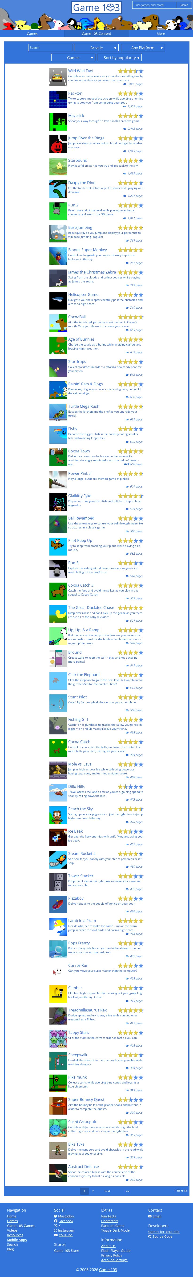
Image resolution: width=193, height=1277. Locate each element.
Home (11, 1216)
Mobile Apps (17, 1239)
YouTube (66, 1235)
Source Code (162, 1236)
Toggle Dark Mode (115, 1230)
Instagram (66, 1230)
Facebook (66, 1221)
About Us (108, 1246)
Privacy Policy (111, 1255)
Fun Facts (108, 1216)
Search (12, 1244)
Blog (10, 1249)
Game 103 (108, 1269)
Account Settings (114, 1260)
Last (127, 1191)
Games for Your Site (164, 1231)
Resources (15, 1235)
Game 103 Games (21, 1225)
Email (157, 1216)
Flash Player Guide (115, 1250)
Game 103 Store (66, 1250)
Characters (109, 1221)
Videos (12, 1230)
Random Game (113, 1225)
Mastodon (66, 1216)
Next (107, 1191)
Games (12, 1221)
